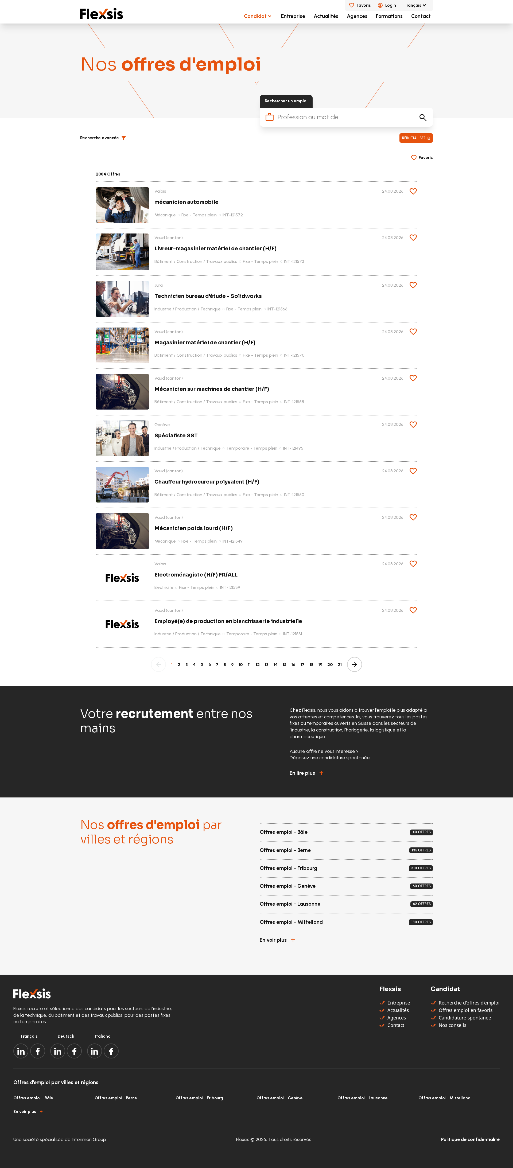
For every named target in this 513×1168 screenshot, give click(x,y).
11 (249, 664)
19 (320, 664)
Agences (357, 16)
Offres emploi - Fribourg (199, 1097)
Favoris (364, 5)
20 (330, 664)
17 (303, 664)
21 (340, 664)
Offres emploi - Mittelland (444, 1097)
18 (311, 664)
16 (293, 664)
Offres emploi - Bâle (33, 1097)
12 (258, 664)
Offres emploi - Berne (116, 1097)
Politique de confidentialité (470, 1139)
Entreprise (293, 16)
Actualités (326, 16)
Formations (389, 16)
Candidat (255, 16)
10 (241, 664)
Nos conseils (452, 1025)
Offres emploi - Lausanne (362, 1097)
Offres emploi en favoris (465, 1010)
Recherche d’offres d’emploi (469, 1002)
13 (267, 664)
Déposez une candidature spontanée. (330, 757)
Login (390, 5)
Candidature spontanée (465, 1017)
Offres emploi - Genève (279, 1097)
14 (276, 664)
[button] (105, 138)
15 (284, 664)
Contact (421, 16)
